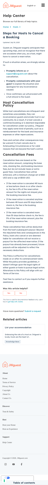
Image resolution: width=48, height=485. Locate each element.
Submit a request (33, 311)
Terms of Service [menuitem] (9, 382)
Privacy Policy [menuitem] (8, 386)
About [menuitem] (5, 373)
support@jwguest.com (16, 73)
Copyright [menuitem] (6, 390)
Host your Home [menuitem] (9, 425)
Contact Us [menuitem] (6, 398)
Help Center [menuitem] (7, 442)
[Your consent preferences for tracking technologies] (4, 480)
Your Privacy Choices (20, 478)
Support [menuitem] (5, 437)
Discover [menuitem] (6, 406)
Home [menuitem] (4, 378)
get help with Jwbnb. (15, 302)
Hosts (15, 27)
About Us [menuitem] (6, 394)
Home (6, 27)
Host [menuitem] (4, 420)
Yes (8, 293)
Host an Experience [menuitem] (10, 429)
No (21, 293)
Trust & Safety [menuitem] (8, 412)
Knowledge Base (12, 342)
